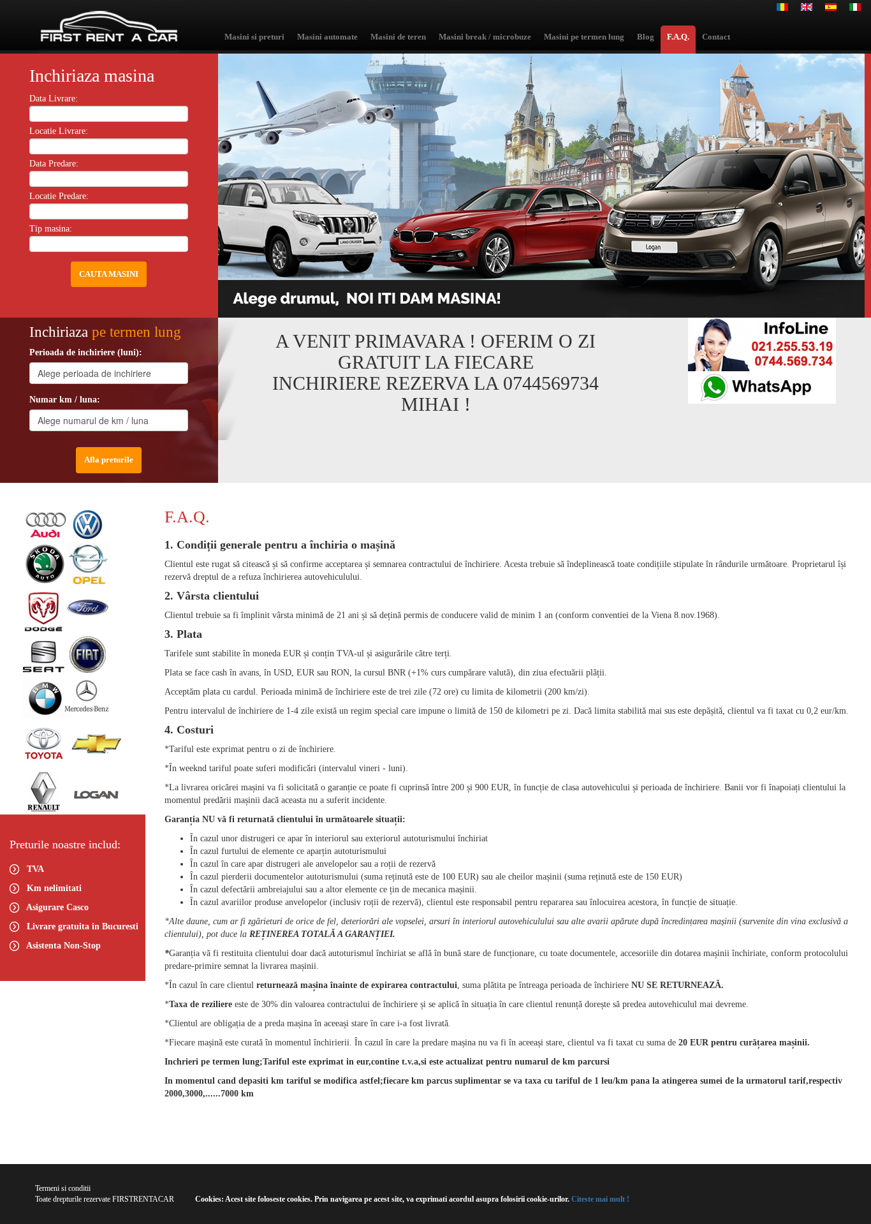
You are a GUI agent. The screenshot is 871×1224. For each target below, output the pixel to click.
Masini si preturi (254, 36)
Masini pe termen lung (584, 36)
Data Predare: (53, 163)
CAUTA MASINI (108, 274)
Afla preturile (108, 459)
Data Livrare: (53, 98)
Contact (716, 36)
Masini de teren (398, 36)
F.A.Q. (678, 36)
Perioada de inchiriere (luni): (85, 352)
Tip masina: (50, 228)
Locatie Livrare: (58, 131)
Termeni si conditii (63, 1188)
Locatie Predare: (59, 196)
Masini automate (327, 36)
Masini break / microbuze (485, 36)
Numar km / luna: (64, 399)
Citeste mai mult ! (599, 1199)
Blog (645, 36)
